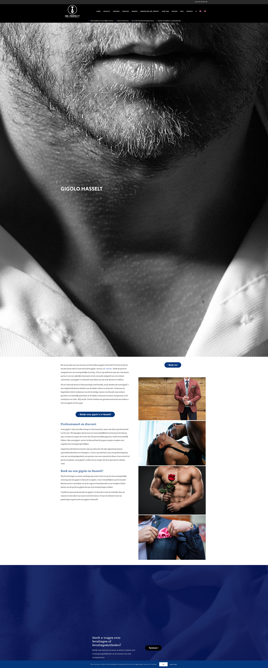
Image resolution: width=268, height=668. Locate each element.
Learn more (173, 664)
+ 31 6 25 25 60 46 (200, 2)
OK (163, 664)
